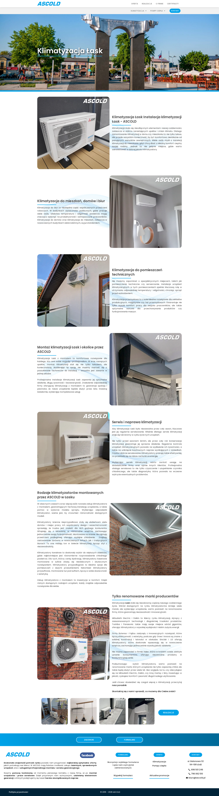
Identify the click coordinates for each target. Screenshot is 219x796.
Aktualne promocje (159, 775)
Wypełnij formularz (123, 775)
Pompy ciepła (156, 11)
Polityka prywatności (18, 792)
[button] (175, 11)
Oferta (134, 3)
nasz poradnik (119, 685)
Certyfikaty (173, 3)
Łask (127, 602)
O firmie (159, 3)
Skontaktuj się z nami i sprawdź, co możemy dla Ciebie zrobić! (144, 691)
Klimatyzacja (137, 11)
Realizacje (147, 3)
